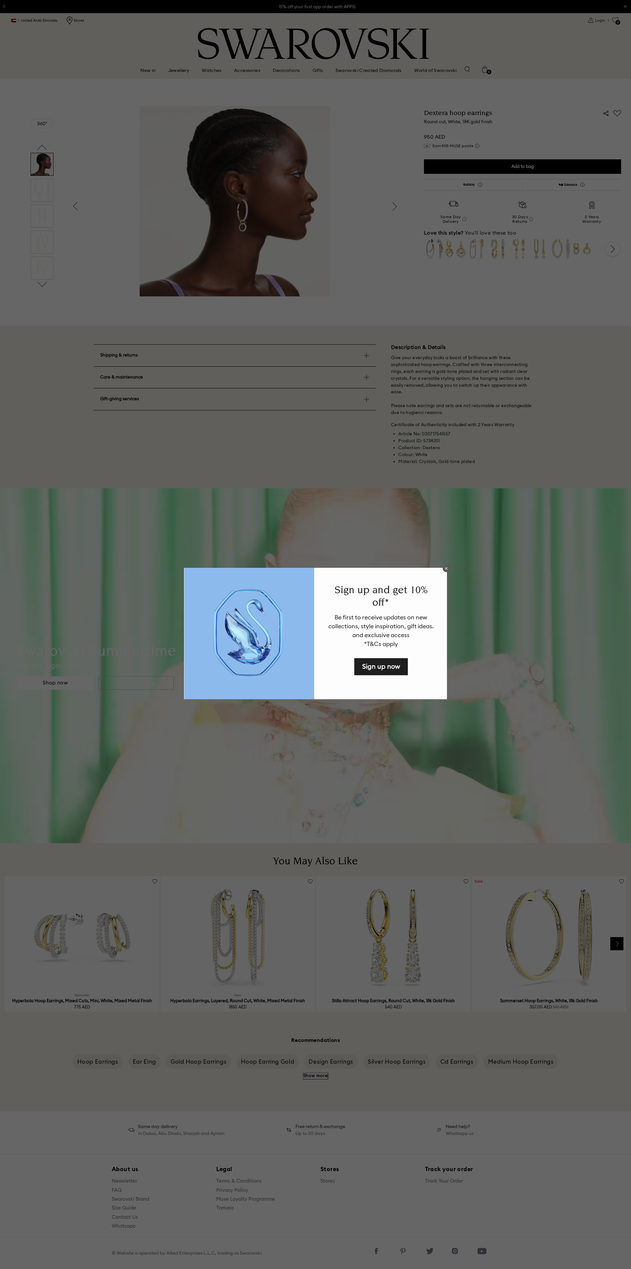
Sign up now (381, 666)
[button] (446, 568)
